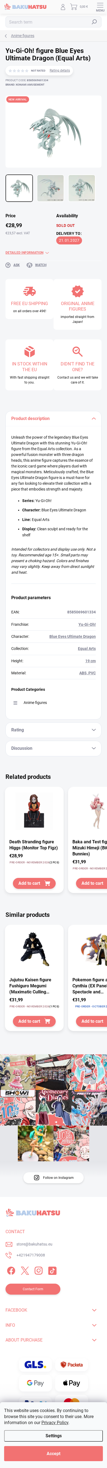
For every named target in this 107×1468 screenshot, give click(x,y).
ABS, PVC (87, 673)
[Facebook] (10, 1269)
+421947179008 (30, 1255)
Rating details (60, 70)
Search (94, 22)
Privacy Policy (54, 1422)
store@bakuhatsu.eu (34, 1244)
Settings (54, 1435)
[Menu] (100, 7)
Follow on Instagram (58, 1178)
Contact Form (33, 1289)
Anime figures (35, 702)
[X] (24, 1269)
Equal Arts (87, 648)
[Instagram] (38, 1269)
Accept (53, 1453)
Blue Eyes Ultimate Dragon (72, 636)
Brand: (24, 84)
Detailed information (24, 253)
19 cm (90, 661)
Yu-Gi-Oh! (87, 624)
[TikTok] (51, 1269)
